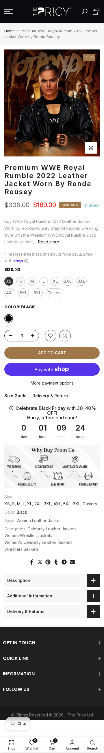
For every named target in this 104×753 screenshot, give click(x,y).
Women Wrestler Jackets (28, 535)
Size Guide (15, 395)
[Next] (91, 103)
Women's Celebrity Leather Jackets (38, 542)
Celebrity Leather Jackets (52, 528)
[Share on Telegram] (64, 562)
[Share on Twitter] (39, 562)
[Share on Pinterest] (48, 562)
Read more (48, 241)
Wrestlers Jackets (21, 549)
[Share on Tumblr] (56, 562)
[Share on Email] (72, 562)
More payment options (52, 383)
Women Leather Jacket (38, 520)
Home (9, 30)
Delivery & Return (50, 395)
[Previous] (13, 103)
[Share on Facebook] (31, 562)
